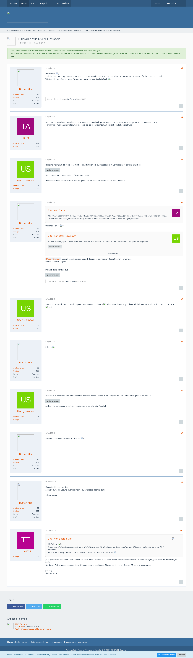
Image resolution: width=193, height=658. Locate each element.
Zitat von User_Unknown (62, 235)
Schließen (181, 655)
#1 (182, 68)
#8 (182, 433)
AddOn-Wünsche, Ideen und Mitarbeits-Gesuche (33, 629)
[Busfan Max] (10, 626)
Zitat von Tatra (56, 210)
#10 (181, 530)
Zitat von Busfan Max (60, 538)
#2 (182, 117)
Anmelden (171, 3)
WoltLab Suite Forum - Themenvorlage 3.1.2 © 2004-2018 (96, 650)
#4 (182, 202)
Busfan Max (25, 43)
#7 (182, 390)
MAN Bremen (21, 624)
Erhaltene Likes (18, 94)
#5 (182, 299)
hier (12, 56)
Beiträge (16, 97)
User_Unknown (54, 259)
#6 (182, 341)
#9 (182, 482)
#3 (182, 159)
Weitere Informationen (166, 655)
